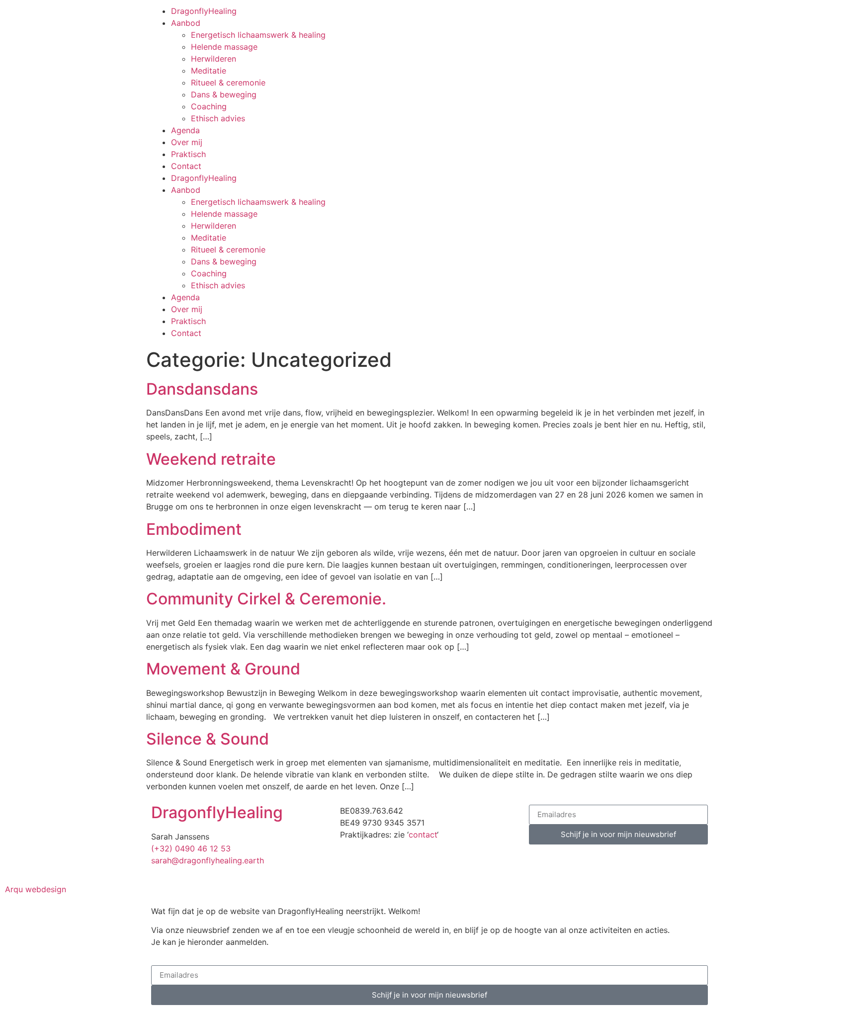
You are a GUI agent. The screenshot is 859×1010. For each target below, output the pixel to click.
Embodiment (194, 529)
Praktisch (188, 154)
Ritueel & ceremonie (228, 82)
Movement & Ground (223, 668)
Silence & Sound (207, 739)
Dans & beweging (224, 94)
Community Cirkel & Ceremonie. (266, 598)
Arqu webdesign (35, 889)
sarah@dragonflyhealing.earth (207, 860)
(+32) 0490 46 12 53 (191, 848)
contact (423, 835)
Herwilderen (213, 59)
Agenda (185, 130)
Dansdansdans (202, 389)
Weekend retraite (211, 459)
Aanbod (185, 23)
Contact (186, 166)
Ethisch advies (218, 118)
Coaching (209, 106)
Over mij (186, 142)
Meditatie (208, 71)
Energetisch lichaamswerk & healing (258, 35)
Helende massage (224, 47)
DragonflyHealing (204, 11)
